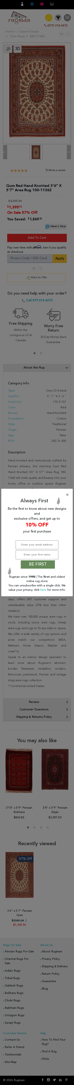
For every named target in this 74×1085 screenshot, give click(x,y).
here (43, 589)
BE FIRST (38, 564)
